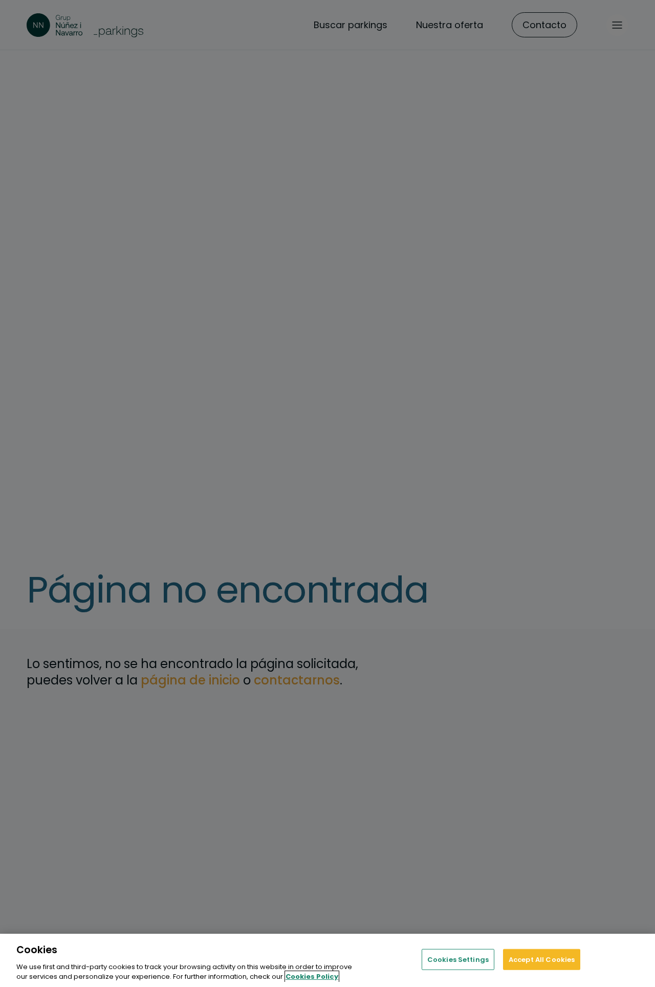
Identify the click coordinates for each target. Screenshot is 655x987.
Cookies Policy (312, 976)
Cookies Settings (458, 959)
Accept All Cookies (542, 959)
